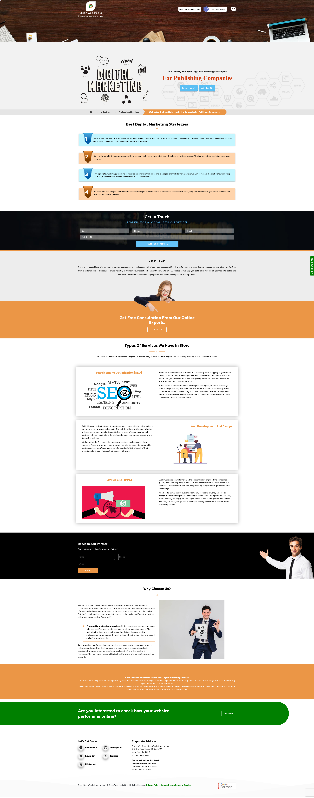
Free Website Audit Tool (189, 9)
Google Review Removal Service (176, 785)
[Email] (233, 9)
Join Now (206, 87)
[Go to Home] (91, 112)
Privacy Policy (153, 785)
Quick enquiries (312, 266)
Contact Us (188, 87)
